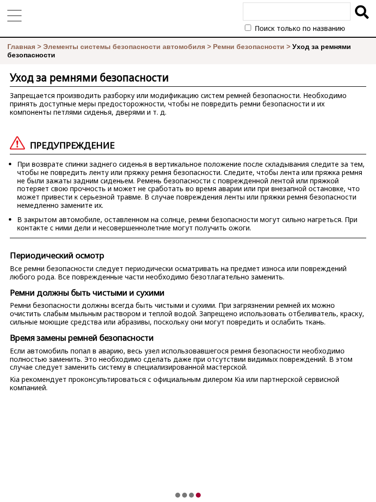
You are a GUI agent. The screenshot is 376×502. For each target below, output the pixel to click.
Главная (21, 46)
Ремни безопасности (248, 46)
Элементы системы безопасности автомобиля (124, 46)
